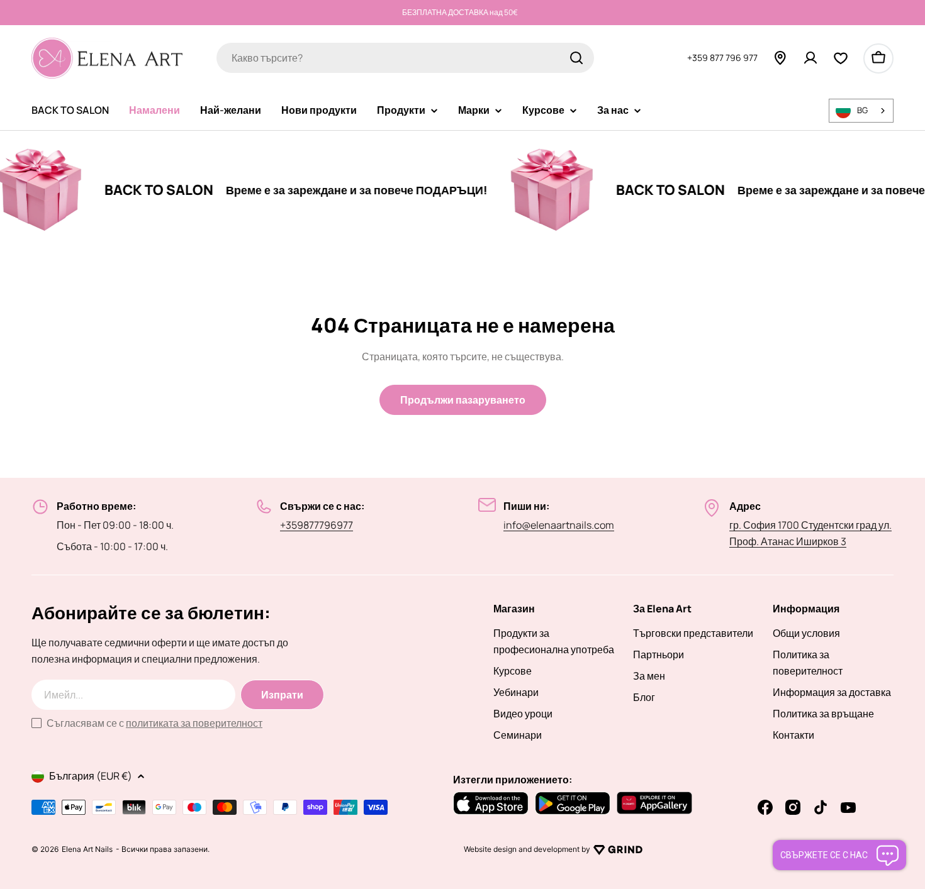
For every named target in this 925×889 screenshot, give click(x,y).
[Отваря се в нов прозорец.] (617, 849)
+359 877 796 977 (722, 58)
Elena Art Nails (87, 849)
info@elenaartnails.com (558, 525)
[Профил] (810, 57)
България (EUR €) (90, 776)
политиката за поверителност (194, 723)
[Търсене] (576, 57)
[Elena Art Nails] (531, 189)
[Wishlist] (840, 57)
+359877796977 (316, 525)
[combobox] (405, 58)
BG (862, 110)
